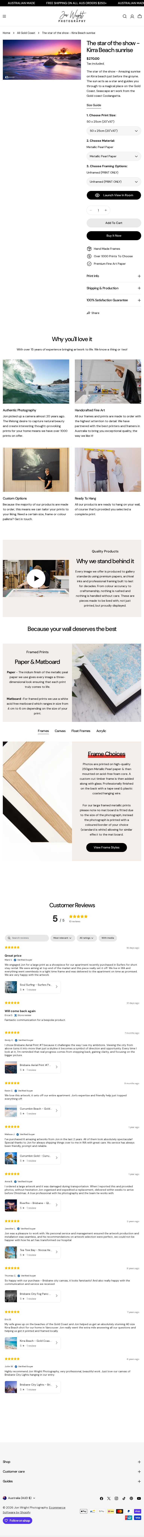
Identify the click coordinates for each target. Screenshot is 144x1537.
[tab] (43, 731)
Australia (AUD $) (20, 1498)
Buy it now (113, 236)
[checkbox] (108, 938)
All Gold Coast (26, 33)
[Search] (124, 16)
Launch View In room (118, 195)
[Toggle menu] (4, 16)
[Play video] (36, 578)
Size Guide (94, 105)
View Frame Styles (106, 847)
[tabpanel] (72, 801)
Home (6, 33)
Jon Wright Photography (31, 1507)
